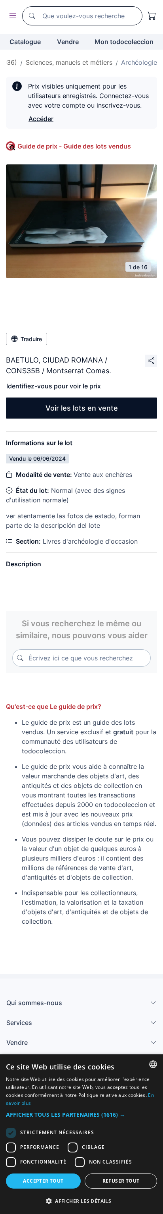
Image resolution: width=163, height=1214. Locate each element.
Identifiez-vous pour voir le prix (53, 386)
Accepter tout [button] (43, 1180)
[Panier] (152, 16)
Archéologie (139, 62)
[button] (81, 1114)
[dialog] (81, 1134)
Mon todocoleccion (124, 42)
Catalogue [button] (25, 42)
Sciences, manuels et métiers (69, 62)
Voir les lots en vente (81, 408)
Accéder (40, 119)
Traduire (31, 339)
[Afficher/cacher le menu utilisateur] (11, 16)
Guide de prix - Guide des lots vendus (74, 146)
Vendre (68, 42)
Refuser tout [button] (121, 1180)
